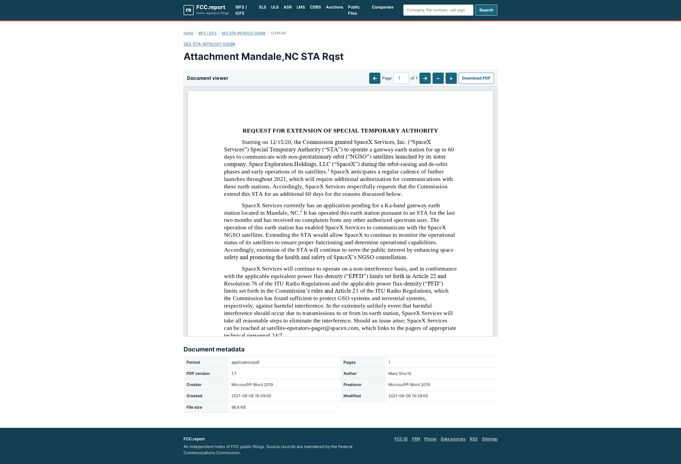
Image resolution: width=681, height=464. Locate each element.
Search (486, 10)
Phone (430, 438)
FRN (416, 438)
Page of (400, 78)
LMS (301, 7)
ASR (288, 7)
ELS (262, 7)
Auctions (334, 7)
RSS (474, 438)
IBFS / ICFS (241, 10)
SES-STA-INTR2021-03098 (243, 33)
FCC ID (401, 438)
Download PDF (476, 78)
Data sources (453, 438)
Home (188, 33)
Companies (382, 7)
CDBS (315, 7)
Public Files (354, 10)
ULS (275, 7)
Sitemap (489, 438)
